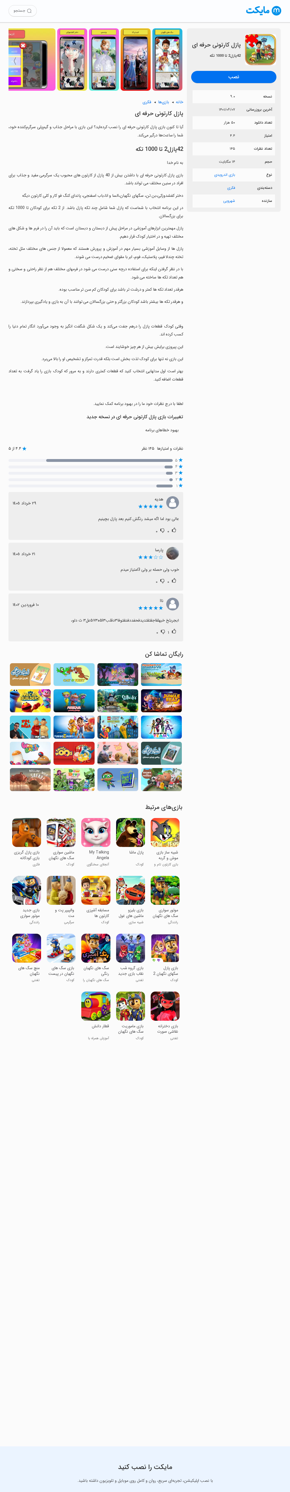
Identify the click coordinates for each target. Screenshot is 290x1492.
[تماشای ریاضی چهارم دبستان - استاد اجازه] (161, 755)
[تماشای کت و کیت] (74, 676)
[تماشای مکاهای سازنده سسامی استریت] (30, 702)
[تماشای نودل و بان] (117, 755)
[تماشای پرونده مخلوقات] (117, 676)
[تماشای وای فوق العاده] (117, 781)
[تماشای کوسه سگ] (161, 676)
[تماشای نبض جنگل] (161, 702)
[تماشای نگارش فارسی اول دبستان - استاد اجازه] (30, 676)
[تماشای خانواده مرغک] (74, 755)
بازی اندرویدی (224, 175)
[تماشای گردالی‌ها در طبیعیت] (30, 781)
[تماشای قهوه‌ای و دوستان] (161, 781)
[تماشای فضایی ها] (74, 702)
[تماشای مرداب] (117, 702)
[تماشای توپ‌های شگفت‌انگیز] (30, 755)
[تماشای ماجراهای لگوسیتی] (117, 729)
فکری (231, 188)
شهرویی (229, 201)
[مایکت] (264, 15)
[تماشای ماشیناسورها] (74, 729)
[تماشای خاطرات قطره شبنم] (74, 781)
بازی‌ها (163, 102)
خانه (179, 102)
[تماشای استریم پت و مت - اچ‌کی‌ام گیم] (30, 729)
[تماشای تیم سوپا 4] (161, 729)
